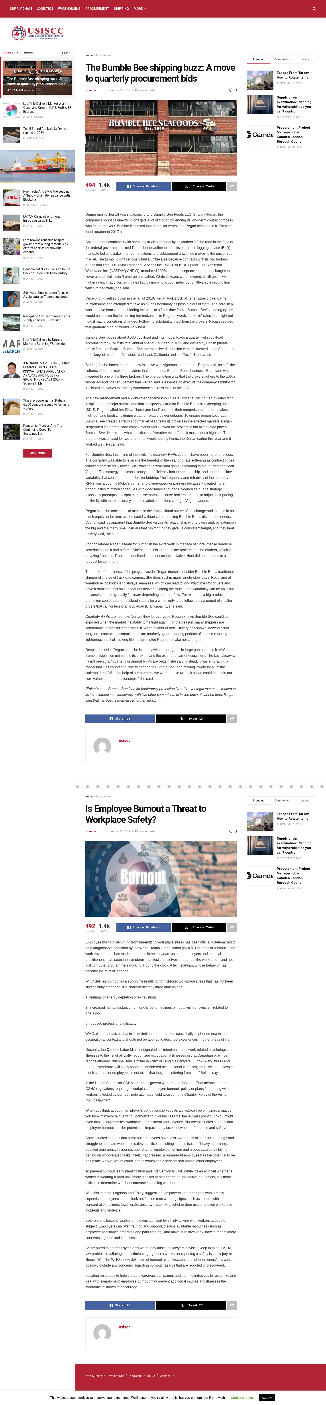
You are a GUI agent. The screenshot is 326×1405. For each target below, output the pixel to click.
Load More (37, 453)
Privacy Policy (93, 1375)
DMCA (151, 1375)
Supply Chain (21, 8)
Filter (65, 52)
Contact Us (167, 1375)
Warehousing (69, 8)
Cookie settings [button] (242, 1398)
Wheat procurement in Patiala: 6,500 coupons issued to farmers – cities (46, 404)
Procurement (97, 8)
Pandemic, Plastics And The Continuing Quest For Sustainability (42, 429)
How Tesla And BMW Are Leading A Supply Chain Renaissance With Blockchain (46, 195)
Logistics (45, 8)
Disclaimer (135, 1375)
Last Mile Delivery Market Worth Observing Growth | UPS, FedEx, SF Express (47, 107)
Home (89, 55)
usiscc (93, 90)
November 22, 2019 (118, 90)
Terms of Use (115, 1375)
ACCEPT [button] (267, 1397)
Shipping (121, 8)
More (138, 8)
